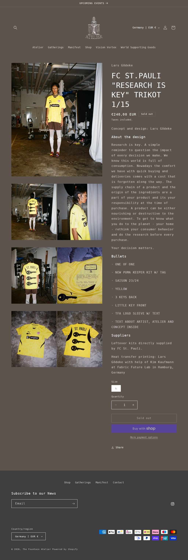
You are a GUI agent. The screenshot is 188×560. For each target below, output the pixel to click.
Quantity (117, 396)
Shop (67, 482)
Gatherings (83, 482)
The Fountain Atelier (37, 549)
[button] (15, 28)
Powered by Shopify (65, 549)
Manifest (102, 482)
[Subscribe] (73, 503)
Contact (118, 482)
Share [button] (120, 447)
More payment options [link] (144, 437)
